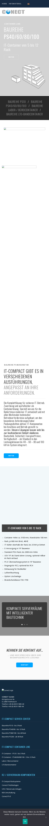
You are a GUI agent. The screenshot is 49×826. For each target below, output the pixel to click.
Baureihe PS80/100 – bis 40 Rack (14, 733)
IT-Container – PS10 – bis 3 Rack (13, 753)
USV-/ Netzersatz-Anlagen (11, 789)
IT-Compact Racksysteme (11, 781)
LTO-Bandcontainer (9, 765)
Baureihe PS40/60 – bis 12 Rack (13, 729)
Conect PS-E (6, 796)
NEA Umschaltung (8, 792)
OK (25, 821)
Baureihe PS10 (17, 101)
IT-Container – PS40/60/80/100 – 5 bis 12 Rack (18, 757)
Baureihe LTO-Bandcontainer (24, 114)
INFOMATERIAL (15, 4)
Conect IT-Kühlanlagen (10, 785)
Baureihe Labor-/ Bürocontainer (25, 108)
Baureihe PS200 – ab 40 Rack (12, 737)
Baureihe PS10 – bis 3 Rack (12, 725)
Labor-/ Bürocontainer (10, 761)
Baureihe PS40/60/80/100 (24, 103)
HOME (4, 4)
